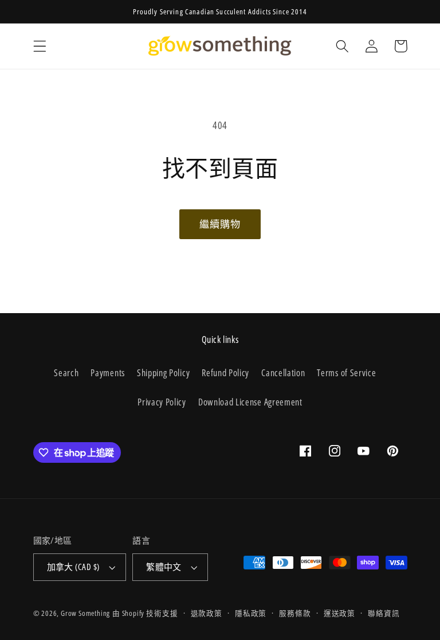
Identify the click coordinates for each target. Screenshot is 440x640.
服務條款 (295, 613)
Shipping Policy (163, 372)
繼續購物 (220, 224)
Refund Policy (225, 372)
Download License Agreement (250, 402)
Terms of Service (346, 372)
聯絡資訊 (383, 613)
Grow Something (85, 613)
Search (66, 372)
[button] (39, 46)
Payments (108, 372)
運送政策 (339, 613)
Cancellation (283, 372)
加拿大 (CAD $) (73, 566)
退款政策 (206, 613)
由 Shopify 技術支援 (145, 613)
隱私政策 (250, 613)
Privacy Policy (162, 402)
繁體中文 (164, 566)
